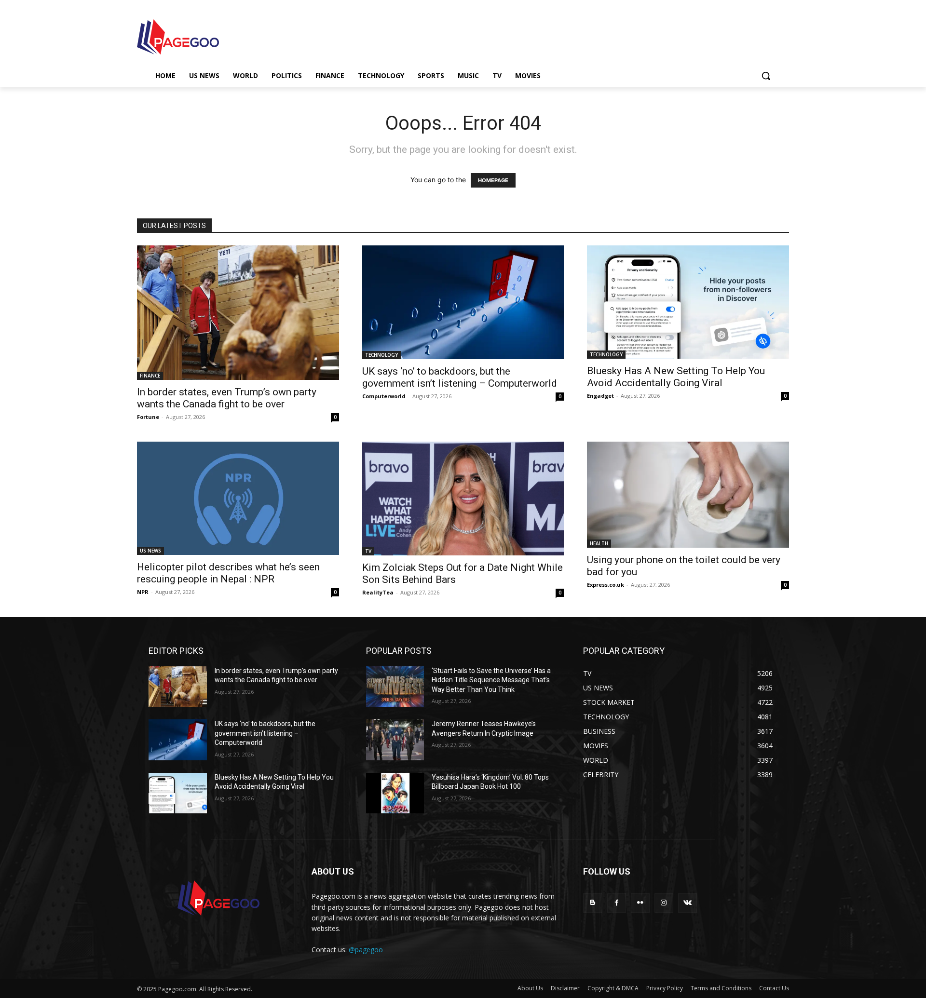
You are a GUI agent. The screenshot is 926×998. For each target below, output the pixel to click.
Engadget (600, 395)
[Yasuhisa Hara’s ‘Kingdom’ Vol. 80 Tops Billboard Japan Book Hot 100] (395, 793)
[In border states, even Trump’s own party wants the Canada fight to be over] (238, 312)
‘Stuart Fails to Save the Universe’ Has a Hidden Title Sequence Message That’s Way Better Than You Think (491, 680)
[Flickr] (640, 902)
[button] (765, 75)
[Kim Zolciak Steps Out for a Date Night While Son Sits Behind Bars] (463, 498)
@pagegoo (366, 949)
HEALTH (599, 543)
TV (368, 551)
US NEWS (150, 550)
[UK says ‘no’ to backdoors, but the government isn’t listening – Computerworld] (463, 302)
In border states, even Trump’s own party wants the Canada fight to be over (226, 398)
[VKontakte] (687, 902)
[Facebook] (616, 902)
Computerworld (384, 396)
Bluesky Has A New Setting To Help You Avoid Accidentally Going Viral (676, 377)
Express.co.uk (605, 584)
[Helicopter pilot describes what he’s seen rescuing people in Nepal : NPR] (238, 498)
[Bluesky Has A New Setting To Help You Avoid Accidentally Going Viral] (688, 302)
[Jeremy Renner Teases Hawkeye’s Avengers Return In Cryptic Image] (395, 739)
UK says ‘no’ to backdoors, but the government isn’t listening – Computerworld (459, 377)
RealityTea (378, 592)
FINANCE (150, 375)
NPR (143, 591)
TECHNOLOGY (381, 354)
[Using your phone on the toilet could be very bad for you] (688, 495)
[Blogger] (592, 902)
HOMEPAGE (493, 180)
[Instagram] (663, 902)
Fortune (148, 416)
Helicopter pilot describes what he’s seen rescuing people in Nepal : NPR (228, 573)
